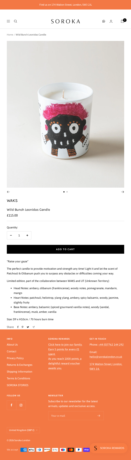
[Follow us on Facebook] (11, 405)
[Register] (98, 415)
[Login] (111, 21)
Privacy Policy (15, 358)
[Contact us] (103, 21)
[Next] (122, 192)
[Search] (15, 21)
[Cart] (122, 21)
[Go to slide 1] (63, 191)
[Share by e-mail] (33, 327)
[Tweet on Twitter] (27, 327)
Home (10, 34)
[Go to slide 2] (67, 191)
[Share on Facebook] (18, 327)
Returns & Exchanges (19, 364)
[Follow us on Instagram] (21, 405)
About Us (12, 344)
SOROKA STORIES (17, 385)
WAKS (12, 200)
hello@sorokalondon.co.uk (106, 356)
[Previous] (8, 192)
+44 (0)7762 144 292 (111, 344)
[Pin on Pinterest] (22, 327)
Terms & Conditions (18, 378)
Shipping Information (19, 371)
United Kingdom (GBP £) (21, 430)
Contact (11, 351)
